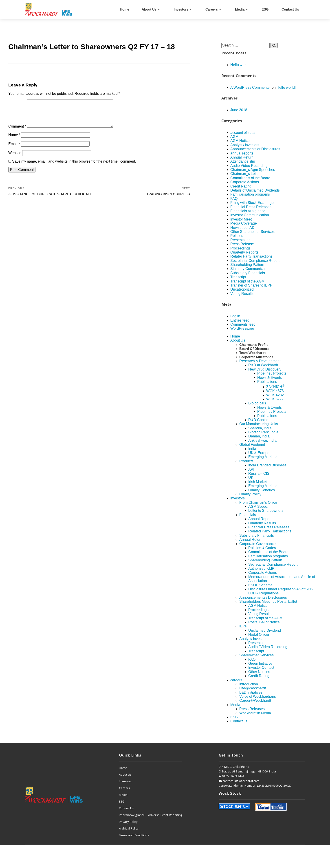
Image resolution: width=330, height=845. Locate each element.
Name (14, 135)
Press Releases (252, 709)
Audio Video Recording (249, 166)
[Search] (274, 45)
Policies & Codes (262, 548)
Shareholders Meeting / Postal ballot (268, 601)
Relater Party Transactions (251, 256)
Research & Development (259, 361)
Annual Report (259, 519)
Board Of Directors (254, 349)
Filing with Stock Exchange (252, 203)
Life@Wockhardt (252, 688)
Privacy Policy (128, 822)
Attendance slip (242, 161)
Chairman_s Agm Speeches (252, 170)
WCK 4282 (275, 395)
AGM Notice (240, 141)
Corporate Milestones (256, 357)
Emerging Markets (262, 457)
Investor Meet (241, 219)
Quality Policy (250, 494)
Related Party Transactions (269, 531)
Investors (181, 9)
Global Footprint (252, 444)
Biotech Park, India (263, 432)
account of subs (242, 133)
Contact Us (126, 808)
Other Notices (259, 672)
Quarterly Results (262, 523)
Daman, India (259, 436)
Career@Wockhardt (255, 700)
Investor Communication (249, 215)
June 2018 (238, 110)
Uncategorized (242, 289)
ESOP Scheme (260, 585)
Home (124, 9)
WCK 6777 (275, 399)
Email (14, 144)
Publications (267, 382)
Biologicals (257, 403)
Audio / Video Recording (267, 647)
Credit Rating (240, 186)
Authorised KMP (261, 568)
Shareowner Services (256, 655)
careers (211, 9)
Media (239, 9)
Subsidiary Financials (247, 273)
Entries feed (239, 320)
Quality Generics (261, 490)
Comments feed (242, 324)
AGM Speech (259, 506)
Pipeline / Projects (271, 373)
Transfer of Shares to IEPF (251, 285)
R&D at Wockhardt (263, 365)
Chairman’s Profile (253, 344)
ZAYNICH (275, 387)
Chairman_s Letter (245, 174)
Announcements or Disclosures (255, 149)
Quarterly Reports (244, 252)
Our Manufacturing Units (258, 424)
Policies (236, 236)
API (251, 469)
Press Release (242, 244)
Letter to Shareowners (265, 510)
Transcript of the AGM (247, 281)
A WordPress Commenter (250, 87)
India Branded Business (267, 465)
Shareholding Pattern (247, 265)
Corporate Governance (257, 544)
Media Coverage (243, 223)
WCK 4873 (275, 391)
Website (14, 153)
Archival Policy (129, 828)
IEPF (243, 626)
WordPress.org (242, 328)
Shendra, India (260, 428)
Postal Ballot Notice (264, 622)
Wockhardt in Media (255, 713)
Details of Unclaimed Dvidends (255, 190)
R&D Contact (258, 420)
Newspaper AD (242, 227)
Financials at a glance (247, 211)
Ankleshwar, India (262, 440)
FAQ (234, 199)
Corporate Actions (244, 182)
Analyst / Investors (244, 145)
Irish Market (257, 482)
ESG (265, 9)
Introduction (248, 684)
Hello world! (239, 65)
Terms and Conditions (134, 835)
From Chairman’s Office (258, 502)
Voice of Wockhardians (257, 696)
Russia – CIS (258, 473)
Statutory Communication (250, 269)
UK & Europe (258, 453)
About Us (149, 9)
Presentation (240, 240)
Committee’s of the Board (268, 552)
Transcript (238, 277)
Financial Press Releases (250, 207)
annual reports (241, 153)
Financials (247, 515)
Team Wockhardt (252, 353)
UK (250, 477)
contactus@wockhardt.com (240, 781)
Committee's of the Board (250, 178)
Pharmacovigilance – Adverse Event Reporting (150, 815)
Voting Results (241, 294)
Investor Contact (261, 667)
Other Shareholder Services (252, 232)
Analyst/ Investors (253, 639)
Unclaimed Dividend (264, 630)
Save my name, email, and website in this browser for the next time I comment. (74, 161)
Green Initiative (260, 663)
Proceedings (240, 248)
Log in (235, 316)
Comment (17, 126)
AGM (234, 137)
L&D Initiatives (250, 692)
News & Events (269, 377)
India (252, 449)
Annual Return (241, 157)
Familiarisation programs (250, 194)
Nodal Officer (258, 634)
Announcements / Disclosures (263, 597)
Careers (124, 788)
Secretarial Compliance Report (254, 261)
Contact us (290, 9)
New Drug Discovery (264, 369)
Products (246, 461)
